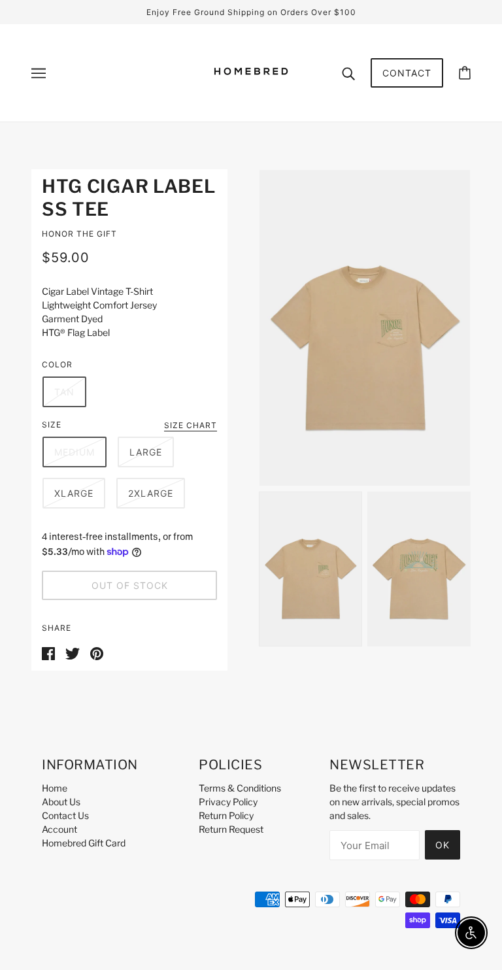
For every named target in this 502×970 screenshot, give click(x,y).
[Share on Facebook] (48, 652)
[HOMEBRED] (251, 93)
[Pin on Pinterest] (97, 652)
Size (51, 424)
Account (59, 829)
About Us (61, 801)
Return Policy (226, 815)
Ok (442, 844)
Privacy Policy (228, 801)
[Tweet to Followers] (72, 652)
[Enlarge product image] (364, 328)
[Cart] (464, 73)
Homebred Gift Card (84, 842)
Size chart (190, 426)
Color (57, 364)
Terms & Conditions (240, 788)
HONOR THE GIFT (79, 234)
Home (54, 788)
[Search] (348, 72)
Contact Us (65, 815)
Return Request (231, 829)
